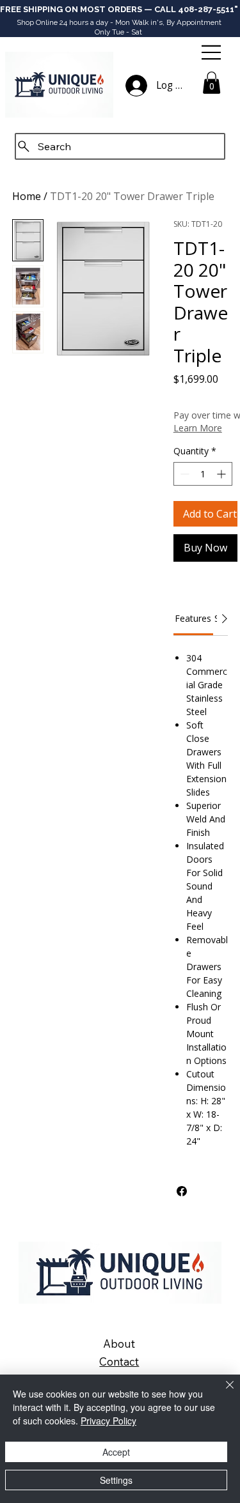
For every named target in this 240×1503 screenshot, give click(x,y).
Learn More (197, 428)
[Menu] (211, 52)
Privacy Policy (108, 1420)
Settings (116, 1480)
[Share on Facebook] (181, 1191)
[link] (193, 618)
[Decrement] (183, 474)
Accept (116, 1451)
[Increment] (222, 474)
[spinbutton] (202, 474)
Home (26, 196)
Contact (119, 1361)
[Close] (222, 1392)
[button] (211, 83)
